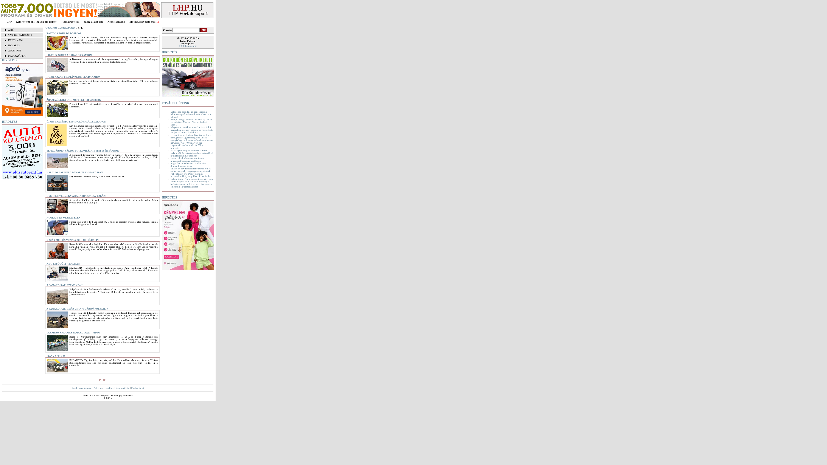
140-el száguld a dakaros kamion (69, 55)
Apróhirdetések (70, 21)
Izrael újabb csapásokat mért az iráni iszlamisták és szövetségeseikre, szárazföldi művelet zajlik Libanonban (192, 153)
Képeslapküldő (116, 21)
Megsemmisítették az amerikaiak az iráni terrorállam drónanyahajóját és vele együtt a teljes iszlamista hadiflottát (192, 130)
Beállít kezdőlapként (82, 388)
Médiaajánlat (137, 388)
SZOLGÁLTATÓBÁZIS (20, 35)
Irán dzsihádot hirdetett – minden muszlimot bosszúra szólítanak (187, 159)
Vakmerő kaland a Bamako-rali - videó (73, 332)
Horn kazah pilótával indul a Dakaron (74, 77)
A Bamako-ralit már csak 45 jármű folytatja (77, 308)
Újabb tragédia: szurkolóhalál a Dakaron (76, 121)
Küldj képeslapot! (188, 46)
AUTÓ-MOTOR (67, 28)
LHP (9, 21)
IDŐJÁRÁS (14, 45)
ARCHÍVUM (14, 50)
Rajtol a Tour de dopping (64, 33)
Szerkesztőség (122, 388)
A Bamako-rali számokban (64, 285)
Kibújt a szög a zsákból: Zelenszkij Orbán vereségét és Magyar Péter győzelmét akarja (191, 122)
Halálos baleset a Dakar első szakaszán (75, 172)
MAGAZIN (51, 28)
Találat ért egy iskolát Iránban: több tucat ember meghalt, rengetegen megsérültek (191, 169)
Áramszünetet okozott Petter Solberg (74, 100)
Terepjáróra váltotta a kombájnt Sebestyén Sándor (83, 150)
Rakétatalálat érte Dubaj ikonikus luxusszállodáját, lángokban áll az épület (191, 175)
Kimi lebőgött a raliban (63, 263)
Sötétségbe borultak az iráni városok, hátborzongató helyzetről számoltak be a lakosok (191, 114)
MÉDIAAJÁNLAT (17, 55)
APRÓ (11, 30)
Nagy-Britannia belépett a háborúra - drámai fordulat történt (189, 164)
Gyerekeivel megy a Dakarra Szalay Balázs (76, 196)
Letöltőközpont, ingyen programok (36, 21)
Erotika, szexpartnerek (142, 21)
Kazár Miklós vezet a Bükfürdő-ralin (73, 240)
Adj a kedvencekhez (104, 388)
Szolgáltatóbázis (93, 21)
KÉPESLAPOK (15, 40)
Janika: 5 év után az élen (63, 217)
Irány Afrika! (56, 356)
